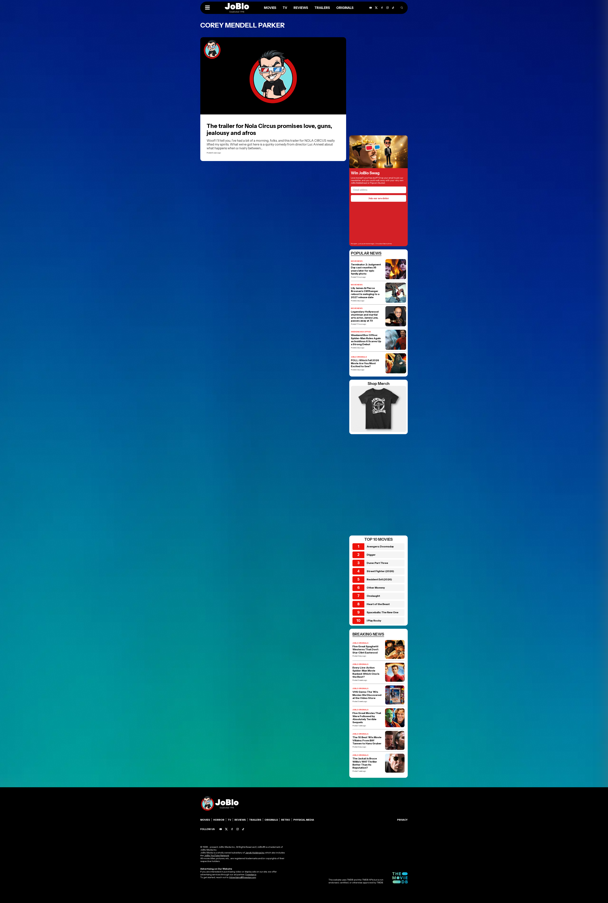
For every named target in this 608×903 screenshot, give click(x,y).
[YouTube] (220, 829)
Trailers (255, 819)
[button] (207, 8)
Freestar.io (250, 874)
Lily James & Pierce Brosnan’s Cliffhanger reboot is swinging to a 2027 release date (365, 293)
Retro (285, 819)
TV (229, 819)
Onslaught (373, 595)
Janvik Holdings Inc (255, 852)
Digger (371, 554)
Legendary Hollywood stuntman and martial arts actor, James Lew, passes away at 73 (365, 316)
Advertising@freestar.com (242, 877)
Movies (205, 819)
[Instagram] (387, 7)
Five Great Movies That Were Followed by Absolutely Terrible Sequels (366, 718)
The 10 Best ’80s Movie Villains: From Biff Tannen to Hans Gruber (366, 740)
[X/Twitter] (226, 829)
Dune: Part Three (377, 562)
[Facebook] (232, 829)
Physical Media (303, 819)
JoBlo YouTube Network (216, 855)
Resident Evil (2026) (379, 579)
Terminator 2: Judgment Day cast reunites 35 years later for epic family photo (366, 269)
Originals (271, 819)
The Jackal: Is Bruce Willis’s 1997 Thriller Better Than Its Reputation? (364, 763)
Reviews (240, 819)
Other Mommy (376, 587)
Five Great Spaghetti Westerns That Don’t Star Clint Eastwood (365, 649)
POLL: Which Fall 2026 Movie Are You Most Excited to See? (365, 363)
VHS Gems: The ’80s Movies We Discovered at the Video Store (366, 694)
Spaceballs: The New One (382, 612)
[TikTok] (393, 7)
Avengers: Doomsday (380, 546)
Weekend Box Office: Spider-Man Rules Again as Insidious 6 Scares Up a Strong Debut (366, 340)
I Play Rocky (374, 620)
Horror (218, 819)
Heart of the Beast (378, 604)
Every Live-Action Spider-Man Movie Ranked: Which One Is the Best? (365, 672)
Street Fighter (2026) (380, 571)
